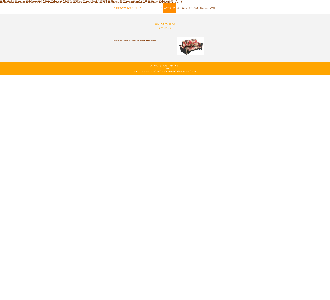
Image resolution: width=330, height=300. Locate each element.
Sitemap (194, 71)
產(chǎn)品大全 (182, 8)
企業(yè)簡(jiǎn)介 (169, 8)
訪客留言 (212, 8)
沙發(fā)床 (157, 71)
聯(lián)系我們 (193, 8)
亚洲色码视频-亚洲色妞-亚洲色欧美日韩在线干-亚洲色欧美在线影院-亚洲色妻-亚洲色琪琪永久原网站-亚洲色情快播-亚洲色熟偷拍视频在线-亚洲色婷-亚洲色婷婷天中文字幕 (91, 1)
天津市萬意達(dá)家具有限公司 (127, 8)
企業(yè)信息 (204, 8)
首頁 (160, 8)
